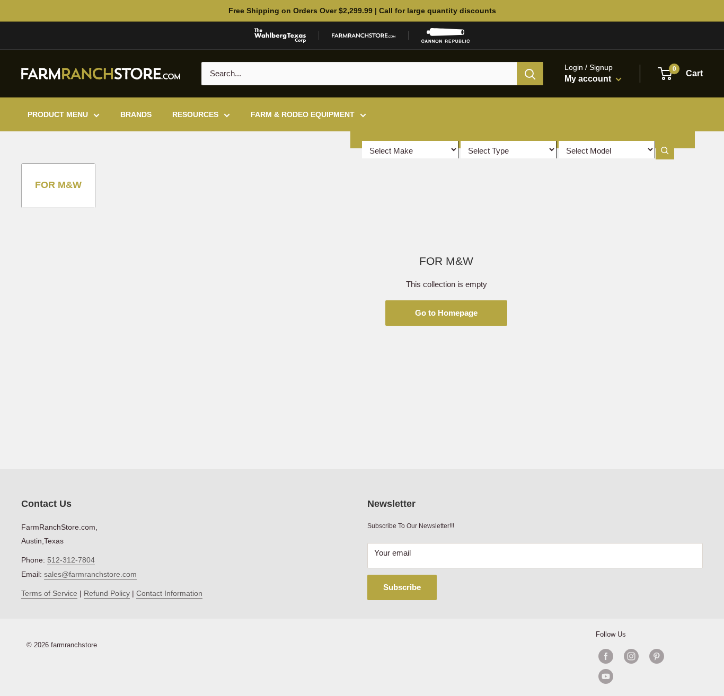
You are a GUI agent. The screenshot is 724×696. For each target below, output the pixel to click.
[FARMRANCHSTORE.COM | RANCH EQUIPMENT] (363, 35)
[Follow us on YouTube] (644, 676)
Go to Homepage (446, 312)
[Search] (530, 73)
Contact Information (169, 593)
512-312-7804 (71, 560)
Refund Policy (107, 593)
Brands (136, 114)
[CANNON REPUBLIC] (445, 35)
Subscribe (402, 587)
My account (588, 78)
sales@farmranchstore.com (90, 574)
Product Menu (58, 114)
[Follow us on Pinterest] (656, 656)
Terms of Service (49, 593)
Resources (195, 114)
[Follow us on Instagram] (631, 656)
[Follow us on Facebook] (605, 656)
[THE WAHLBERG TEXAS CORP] (280, 35)
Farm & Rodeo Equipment (303, 114)
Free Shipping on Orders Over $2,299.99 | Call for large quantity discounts (362, 10)
